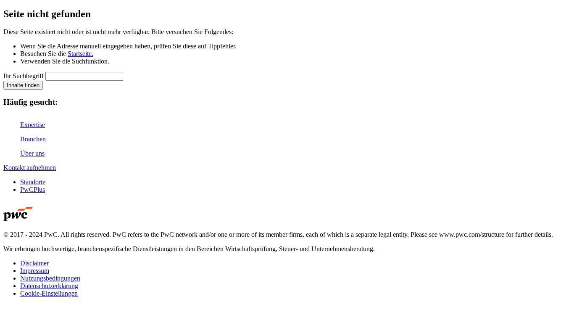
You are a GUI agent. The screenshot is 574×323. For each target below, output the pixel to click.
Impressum (34, 270)
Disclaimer (34, 263)
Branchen (33, 139)
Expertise (32, 124)
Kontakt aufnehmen (29, 167)
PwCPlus (32, 189)
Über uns (32, 153)
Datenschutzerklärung (49, 285)
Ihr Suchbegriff (23, 75)
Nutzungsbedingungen (50, 278)
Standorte (32, 181)
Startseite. (80, 53)
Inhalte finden (23, 85)
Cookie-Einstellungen (49, 293)
